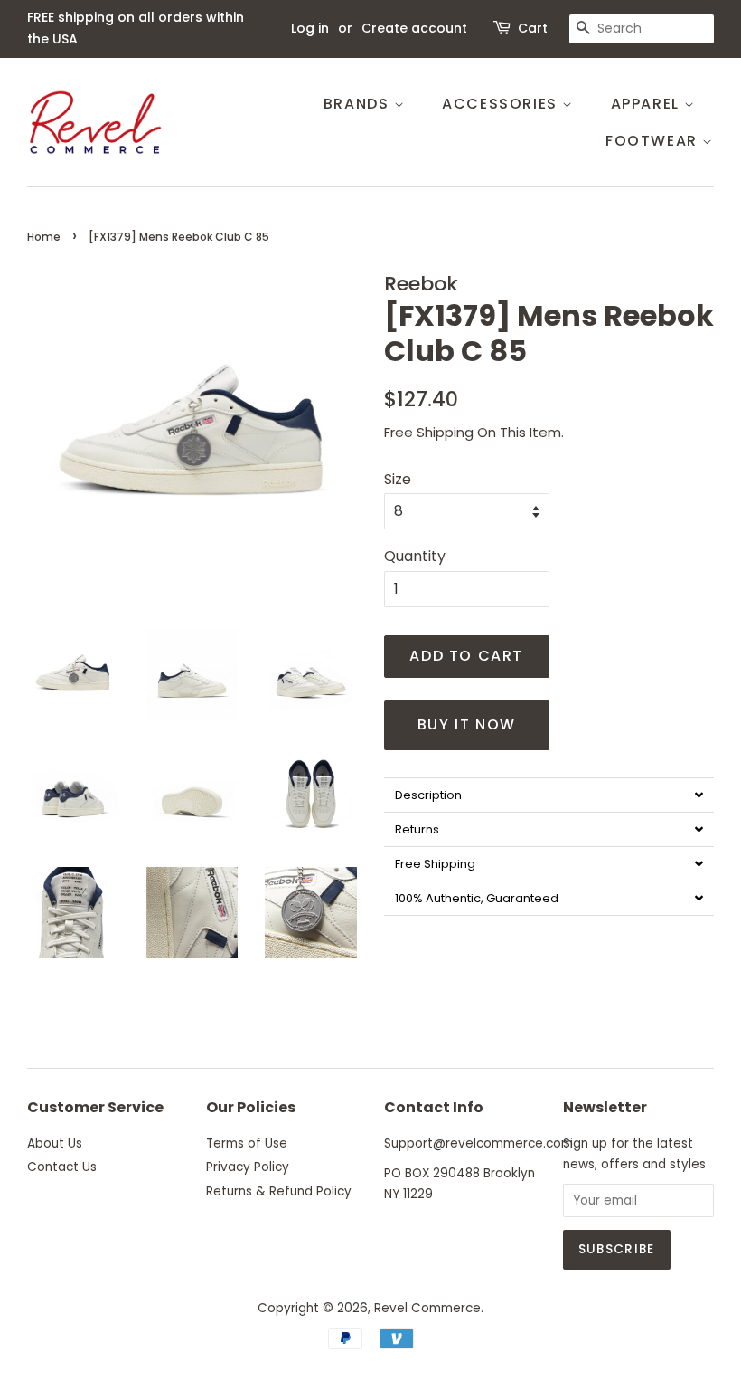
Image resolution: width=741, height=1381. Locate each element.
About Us (54, 1143)
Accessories (502, 103)
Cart (533, 28)
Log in (310, 28)
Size (397, 479)
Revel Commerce (427, 1308)
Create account (414, 28)
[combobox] (641, 28)
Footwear (653, 140)
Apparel (648, 103)
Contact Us (62, 1167)
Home (44, 236)
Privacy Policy (247, 1167)
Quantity (415, 556)
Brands (359, 103)
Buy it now (466, 724)
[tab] (549, 794)
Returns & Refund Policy (279, 1191)
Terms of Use (246, 1143)
